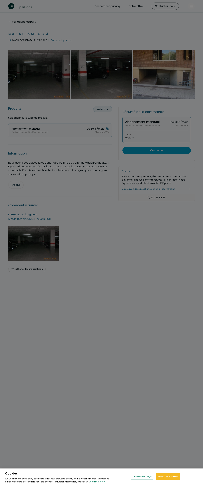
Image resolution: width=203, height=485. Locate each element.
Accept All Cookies (168, 476)
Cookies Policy (96, 481)
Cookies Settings (141, 476)
